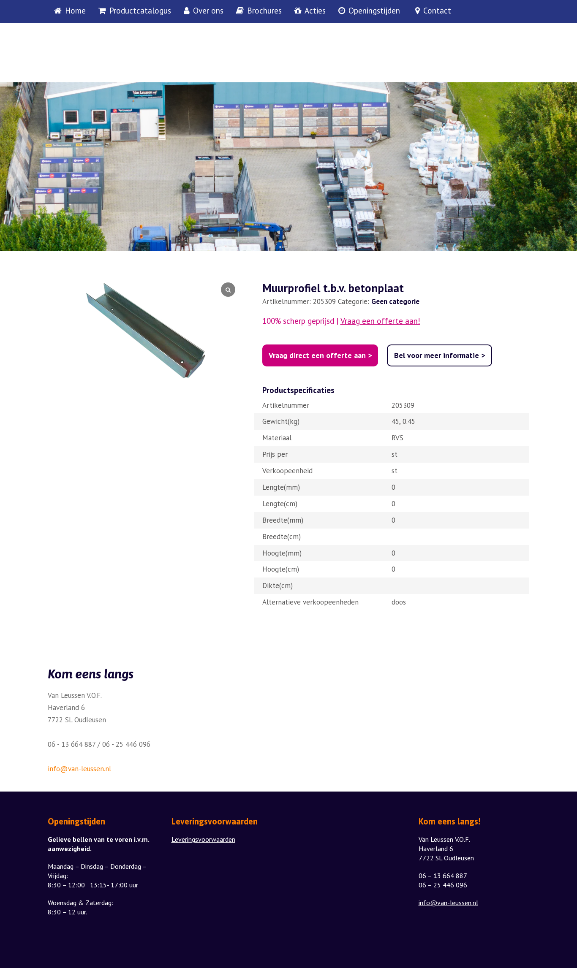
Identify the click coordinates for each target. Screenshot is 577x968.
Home (75, 11)
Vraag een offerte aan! (380, 321)
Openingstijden (374, 11)
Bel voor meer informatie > (439, 355)
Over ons (208, 11)
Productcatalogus (140, 11)
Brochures (264, 11)
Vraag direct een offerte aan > (320, 355)
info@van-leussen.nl (79, 768)
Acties (315, 11)
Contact (437, 11)
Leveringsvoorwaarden (203, 839)
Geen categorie (395, 301)
